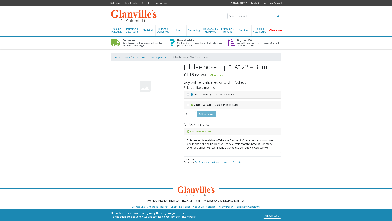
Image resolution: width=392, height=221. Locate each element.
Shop (174, 206)
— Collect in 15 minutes (216, 105)
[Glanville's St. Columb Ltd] (134, 15)
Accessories (139, 57)
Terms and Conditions (248, 206)
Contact (210, 206)
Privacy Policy (188, 216)
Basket (164, 206)
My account (138, 206)
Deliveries (115, 3)
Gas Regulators (158, 57)
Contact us (161, 3)
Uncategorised (216, 162)
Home (116, 57)
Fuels (127, 57)
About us (147, 3)
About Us (198, 206)
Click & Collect (131, 3)
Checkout (152, 206)
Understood (272, 215)
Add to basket (206, 114)
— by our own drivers (215, 94)
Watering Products (232, 162)
